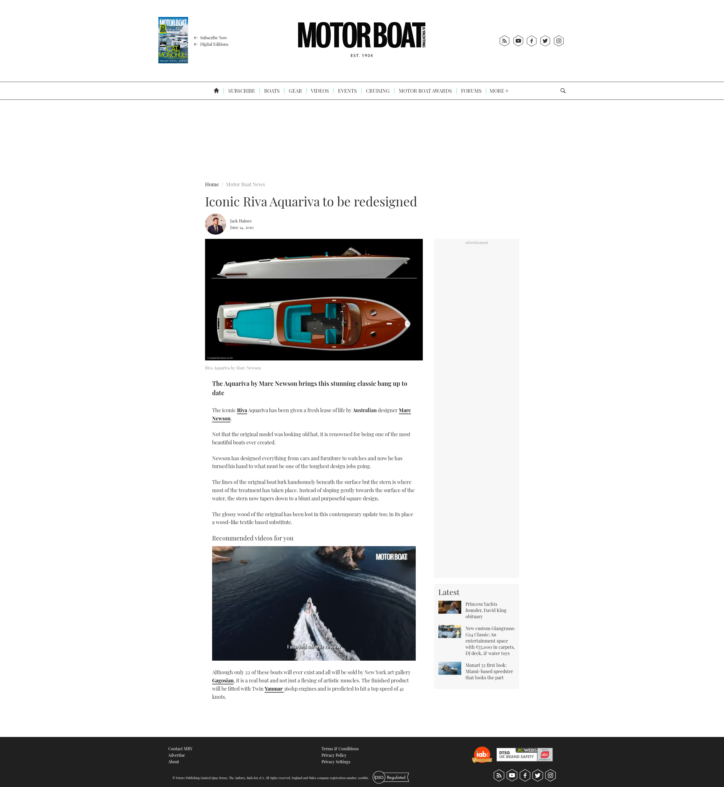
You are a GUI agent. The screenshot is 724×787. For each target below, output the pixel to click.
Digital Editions (213, 44)
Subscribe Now (213, 37)
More (497, 90)
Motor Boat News (245, 184)
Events (347, 90)
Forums (471, 90)
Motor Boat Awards (425, 90)
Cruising (377, 90)
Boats (271, 90)
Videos (319, 90)
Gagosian (223, 680)
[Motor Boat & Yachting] (361, 41)
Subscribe (241, 90)
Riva (242, 410)
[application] (314, 603)
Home (212, 184)
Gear (295, 90)
